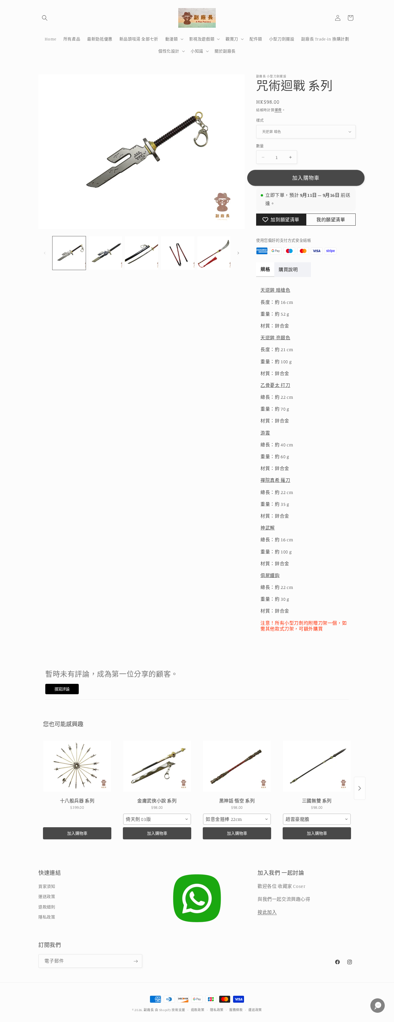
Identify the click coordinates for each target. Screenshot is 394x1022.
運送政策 (46, 896)
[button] (44, 18)
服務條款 (236, 1010)
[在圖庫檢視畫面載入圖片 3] (141, 252)
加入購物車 (77, 833)
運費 (278, 110)
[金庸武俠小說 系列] (157, 766)
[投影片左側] (44, 253)
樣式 (260, 120)
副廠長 (149, 1010)
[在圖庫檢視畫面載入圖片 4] (177, 252)
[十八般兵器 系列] (77, 766)
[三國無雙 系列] (317, 766)
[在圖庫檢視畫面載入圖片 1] (69, 252)
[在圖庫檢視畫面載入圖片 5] (213, 252)
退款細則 (46, 906)
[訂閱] (135, 961)
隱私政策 (46, 916)
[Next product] (359, 788)
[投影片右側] (238, 253)
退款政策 (197, 1010)
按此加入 (267, 912)
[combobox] (157, 819)
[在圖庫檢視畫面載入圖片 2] (105, 252)
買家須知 (46, 886)
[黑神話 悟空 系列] (237, 766)
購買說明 (288, 269)
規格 (265, 269)
